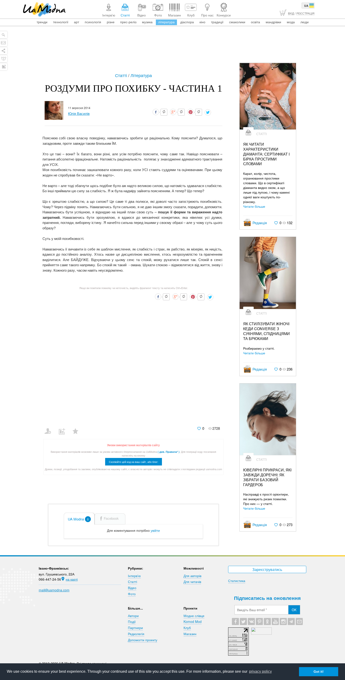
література (166, 22)
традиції (217, 22)
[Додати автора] (50, 428)
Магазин (190, 633)
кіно (202, 22)
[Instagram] (283, 621)
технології (60, 22)
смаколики (237, 22)
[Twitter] (243, 621)
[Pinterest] (259, 621)
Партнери (135, 627)
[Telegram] (291, 621)
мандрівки (273, 22)
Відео (132, 587)
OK (294, 609)
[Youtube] (275, 621)
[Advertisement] (172, 49)
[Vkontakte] (251, 621)
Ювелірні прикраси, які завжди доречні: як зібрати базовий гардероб (267, 477)
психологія (93, 22)
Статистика (236, 580)
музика (147, 22)
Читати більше (254, 206)
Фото (132, 593)
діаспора (187, 22)
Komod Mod (193, 621)
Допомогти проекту (142, 639)
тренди (42, 22)
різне (111, 22)
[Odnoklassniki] (267, 621)
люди (304, 22)
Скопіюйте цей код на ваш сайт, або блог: (133, 462)
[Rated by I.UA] (261, 633)
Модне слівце (194, 615)
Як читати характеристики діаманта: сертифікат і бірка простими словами (266, 154)
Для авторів (192, 575)
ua (306, 6)
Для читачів (192, 581)
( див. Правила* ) (169, 451)
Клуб (187, 627)
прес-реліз (128, 22)
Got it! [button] (319, 671)
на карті (72, 579)
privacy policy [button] (260, 671)
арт (76, 22)
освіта (255, 22)
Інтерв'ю (134, 575)
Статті (121, 75)
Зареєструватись (267, 569)
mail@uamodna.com (54, 590)
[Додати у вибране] (77, 428)
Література (141, 75)
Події (132, 621)
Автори (133, 615)
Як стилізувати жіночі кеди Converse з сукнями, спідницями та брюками (266, 331)
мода (291, 22)
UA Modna (78, 518)
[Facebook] (235, 621)
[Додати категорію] (63, 428)
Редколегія (136, 633)
